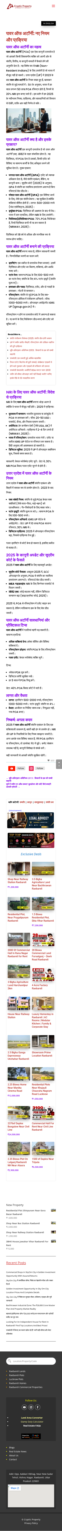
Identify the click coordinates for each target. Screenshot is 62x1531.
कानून (29, 802)
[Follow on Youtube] (11, 768)
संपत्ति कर (50, 802)
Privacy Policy (31, 1523)
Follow (21, 768)
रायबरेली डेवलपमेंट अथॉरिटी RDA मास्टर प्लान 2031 (30, 370)
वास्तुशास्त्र (38, 802)
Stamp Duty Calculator (32, 1421)
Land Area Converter (32, 1417)
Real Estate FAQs (32, 1425)
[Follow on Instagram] (31, 768)
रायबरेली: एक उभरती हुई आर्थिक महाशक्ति (25, 358)
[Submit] (9, 1361)
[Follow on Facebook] (37, 1407)
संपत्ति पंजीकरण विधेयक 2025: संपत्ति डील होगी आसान (31, 338)
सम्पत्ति (22, 802)
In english (48, 23)
